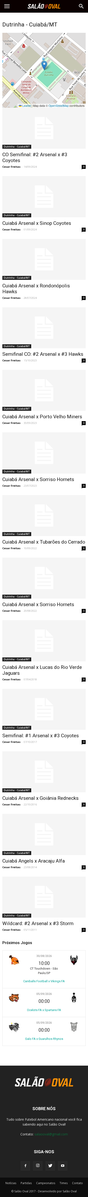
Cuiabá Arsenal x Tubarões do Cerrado (43, 542)
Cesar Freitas (11, 166)
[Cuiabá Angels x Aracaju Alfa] (44, 834)
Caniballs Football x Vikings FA (44, 981)
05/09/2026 (44, 994)
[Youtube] (62, 1166)
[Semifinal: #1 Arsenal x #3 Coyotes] (44, 709)
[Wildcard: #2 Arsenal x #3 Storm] (44, 897)
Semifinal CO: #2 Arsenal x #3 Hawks (42, 354)
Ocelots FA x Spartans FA (44, 1010)
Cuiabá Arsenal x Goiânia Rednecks (40, 798)
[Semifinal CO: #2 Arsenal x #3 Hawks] (44, 327)
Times (64, 1183)
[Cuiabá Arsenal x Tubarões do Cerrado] (44, 515)
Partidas (26, 1183)
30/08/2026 (44, 956)
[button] (81, 6)
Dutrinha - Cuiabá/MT (17, 146)
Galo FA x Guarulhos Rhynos (44, 1039)
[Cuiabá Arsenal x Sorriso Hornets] (44, 452)
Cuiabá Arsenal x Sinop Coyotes (36, 223)
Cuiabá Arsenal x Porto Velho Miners (42, 416)
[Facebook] (25, 1166)
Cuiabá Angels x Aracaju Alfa (33, 861)
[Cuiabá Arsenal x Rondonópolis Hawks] (44, 259)
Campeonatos (45, 1183)
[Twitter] (50, 1166)
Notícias (10, 1183)
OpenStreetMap (59, 105)
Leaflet (26, 105)
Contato (77, 1183)
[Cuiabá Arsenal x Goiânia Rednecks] (44, 771)
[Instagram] (37, 1166)
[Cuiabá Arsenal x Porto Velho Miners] (44, 390)
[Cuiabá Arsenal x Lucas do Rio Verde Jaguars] (44, 640)
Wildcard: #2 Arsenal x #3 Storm (37, 923)
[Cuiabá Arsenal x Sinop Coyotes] (44, 196)
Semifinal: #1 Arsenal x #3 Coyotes (40, 735)
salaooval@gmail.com (51, 1134)
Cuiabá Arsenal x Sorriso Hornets (38, 479)
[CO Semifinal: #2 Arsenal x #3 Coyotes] (44, 128)
